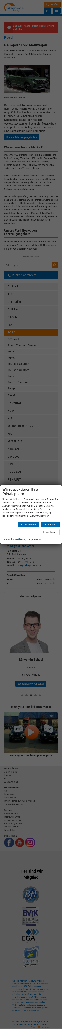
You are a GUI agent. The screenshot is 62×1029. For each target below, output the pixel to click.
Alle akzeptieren (28, 524)
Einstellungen (50, 532)
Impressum (35, 539)
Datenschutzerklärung (14, 539)
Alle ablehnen (50, 524)
